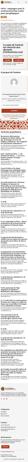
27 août (3, 202)
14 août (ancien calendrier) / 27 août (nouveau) (13, 211)
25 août (3, 329)
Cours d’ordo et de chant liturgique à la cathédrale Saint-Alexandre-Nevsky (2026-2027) (13, 170)
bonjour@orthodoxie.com (8, 427)
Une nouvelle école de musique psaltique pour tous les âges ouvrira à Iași (11, 316)
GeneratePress (14, 459)
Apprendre (4, 414)
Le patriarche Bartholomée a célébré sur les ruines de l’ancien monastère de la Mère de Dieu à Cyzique (14, 240)
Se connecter (18, 60)
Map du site (21, 459)
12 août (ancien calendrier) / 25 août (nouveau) (13, 339)
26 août (4, 268)
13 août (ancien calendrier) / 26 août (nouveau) (13, 278)
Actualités (3, 412)
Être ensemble (5, 416)
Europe (4, 17)
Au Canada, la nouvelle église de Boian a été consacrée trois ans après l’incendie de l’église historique (13, 371)
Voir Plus (5, 446)
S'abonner (7, 60)
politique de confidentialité (11, 116)
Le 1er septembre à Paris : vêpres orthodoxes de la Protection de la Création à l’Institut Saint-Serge (14, 224)
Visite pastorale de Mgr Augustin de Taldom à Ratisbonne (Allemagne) (10, 289)
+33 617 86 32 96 (5, 425)
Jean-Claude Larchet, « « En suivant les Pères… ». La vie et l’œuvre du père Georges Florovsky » (13, 156)
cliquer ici (20, 63)
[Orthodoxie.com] (6, 2)
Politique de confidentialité (8, 456)
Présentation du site (6, 455)
